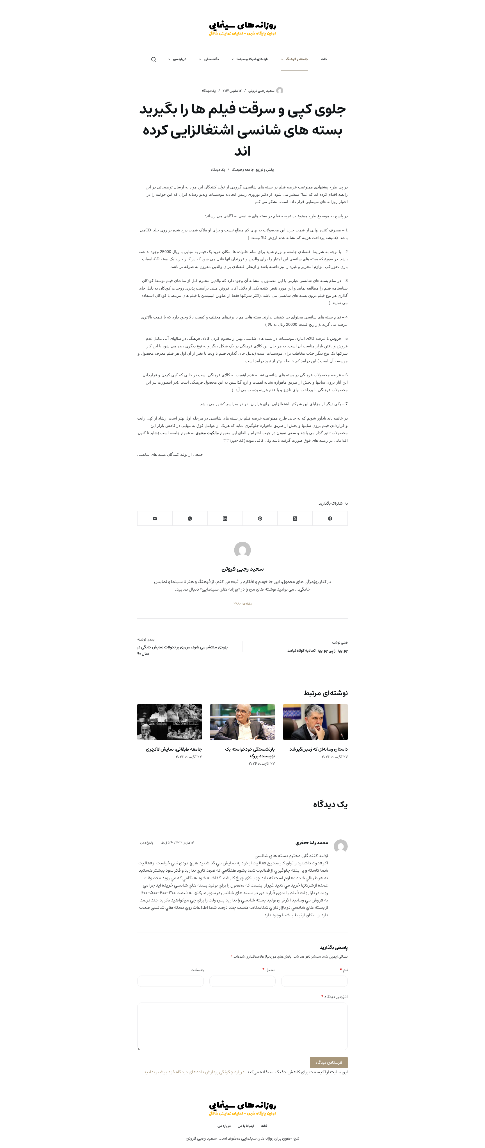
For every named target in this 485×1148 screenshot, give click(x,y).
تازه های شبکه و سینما (252, 59)
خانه (324, 59)
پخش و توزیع (265, 170)
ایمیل (269, 970)
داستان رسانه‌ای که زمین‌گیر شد (318, 749)
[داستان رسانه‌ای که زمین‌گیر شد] (315, 722)
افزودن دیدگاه (334, 997)
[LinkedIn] (224, 518)
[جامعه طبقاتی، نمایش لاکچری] (169, 722)
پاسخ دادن (146, 842)
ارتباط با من (246, 1126)
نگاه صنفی (211, 59)
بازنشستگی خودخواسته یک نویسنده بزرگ (250, 752)
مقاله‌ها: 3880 (243, 603)
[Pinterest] (260, 518)
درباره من (179, 59)
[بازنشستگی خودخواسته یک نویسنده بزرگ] (242, 722)
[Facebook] (329, 518)
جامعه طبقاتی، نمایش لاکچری (174, 749)
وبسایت (197, 970)
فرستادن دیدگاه (328, 1062)
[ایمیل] (154, 518)
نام (344, 970)
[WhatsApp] (189, 518)
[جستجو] (153, 59)
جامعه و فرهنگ (297, 59)
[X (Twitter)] (294, 518)
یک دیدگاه (209, 91)
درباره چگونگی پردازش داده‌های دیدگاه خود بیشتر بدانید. (193, 1072)
